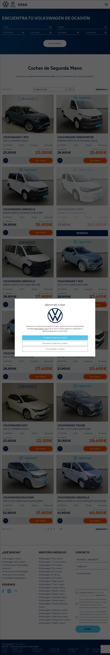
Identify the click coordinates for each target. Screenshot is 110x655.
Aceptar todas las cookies (55, 338)
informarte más (41, 329)
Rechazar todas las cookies (55, 343)
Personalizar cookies (55, 349)
